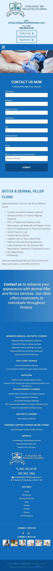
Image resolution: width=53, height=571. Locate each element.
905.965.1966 (26, 473)
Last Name (9, 118)
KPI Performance (26, 516)
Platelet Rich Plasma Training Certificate (26, 344)
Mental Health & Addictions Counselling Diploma (26, 394)
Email (8, 146)
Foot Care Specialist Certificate (26, 365)
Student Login (25, 33)
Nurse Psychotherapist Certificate (26, 401)
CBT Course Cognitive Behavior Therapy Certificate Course (26, 404)
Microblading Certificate (26, 419)
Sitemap (26, 509)
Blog (26, 502)
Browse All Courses (26, 498)
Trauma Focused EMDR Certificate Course (26, 408)
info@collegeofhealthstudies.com (26, 22)
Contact (26, 505)
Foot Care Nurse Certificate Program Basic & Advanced (26, 369)
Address (8, 100)
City (6, 127)
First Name (9, 92)
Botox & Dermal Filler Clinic (26, 444)
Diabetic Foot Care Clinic (26, 447)
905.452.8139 (26, 28)
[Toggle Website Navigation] (26, 47)
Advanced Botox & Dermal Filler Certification (26, 351)
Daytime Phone (11, 109)
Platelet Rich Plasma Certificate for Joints (26, 348)
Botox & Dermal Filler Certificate (26, 354)
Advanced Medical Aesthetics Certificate (26, 341)
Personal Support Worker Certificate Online (26, 430)
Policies (26, 512)
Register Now (25, 40)
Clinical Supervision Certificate (26, 397)
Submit (26, 167)
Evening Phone (11, 136)
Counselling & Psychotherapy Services (26, 440)
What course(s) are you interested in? (20, 154)
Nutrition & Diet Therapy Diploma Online (26, 380)
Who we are (26, 495)
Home (26, 492)
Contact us (13, 284)
